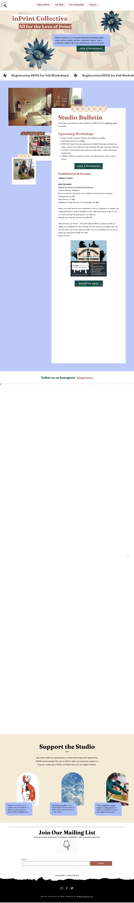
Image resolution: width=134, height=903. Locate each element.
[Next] (74, 846)
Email (24, 859)
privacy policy (60, 875)
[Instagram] (62, 888)
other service (109, 807)
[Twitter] (72, 888)
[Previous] (60, 846)
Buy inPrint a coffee (59, 805)
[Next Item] (128, 555)
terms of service (72, 875)
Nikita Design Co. (85, 896)
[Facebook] (67, 888)
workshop (105, 805)
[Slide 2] (68, 850)
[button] (43, 5)
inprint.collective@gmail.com (18, 812)
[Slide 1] (65, 850)
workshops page (110, 123)
